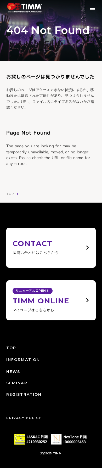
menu (92, 8)
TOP (10, 194)
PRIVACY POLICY (23, 418)
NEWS (13, 371)
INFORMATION (23, 359)
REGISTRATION (24, 394)
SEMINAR (16, 383)
